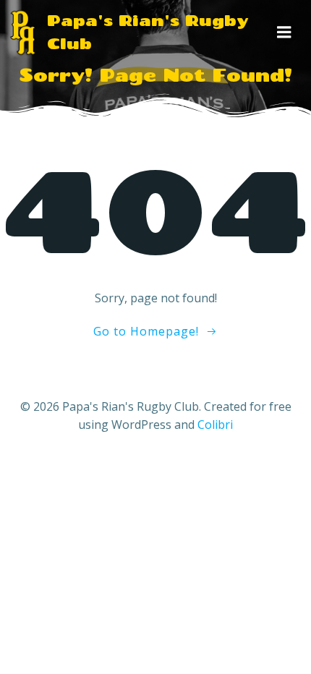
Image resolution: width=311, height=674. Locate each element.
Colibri (215, 424)
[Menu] (284, 32)
